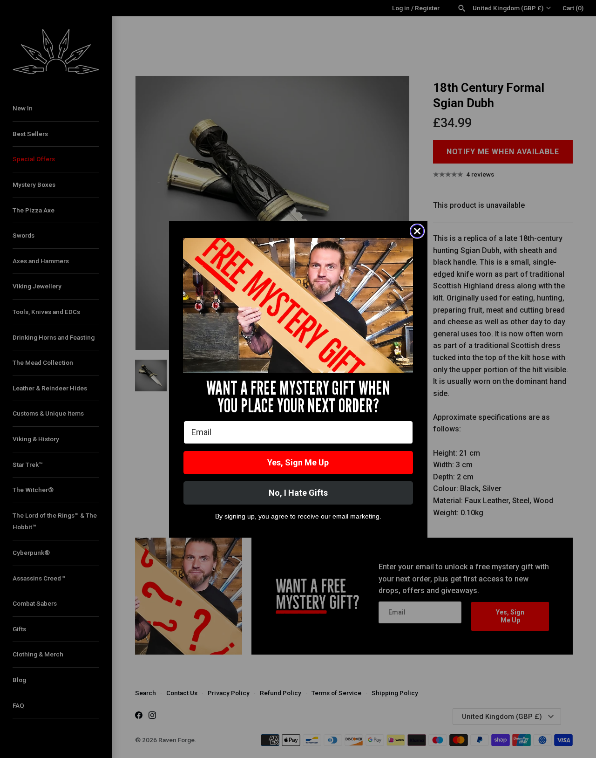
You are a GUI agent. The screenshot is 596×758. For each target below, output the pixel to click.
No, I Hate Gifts (298, 493)
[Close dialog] (417, 231)
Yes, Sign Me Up (298, 462)
